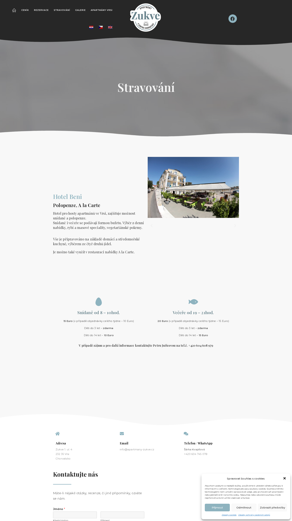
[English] (110, 27)
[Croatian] (91, 27)
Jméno (59, 509)
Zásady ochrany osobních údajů (254, 515)
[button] (285, 479)
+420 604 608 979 (200, 345)
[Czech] (101, 27)
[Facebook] (232, 18)
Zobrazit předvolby (272, 507)
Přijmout (217, 507)
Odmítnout (243, 507)
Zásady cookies (229, 515)
